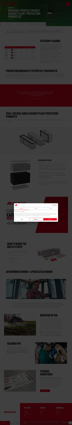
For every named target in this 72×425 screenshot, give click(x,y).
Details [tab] (36, 208)
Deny (22, 219)
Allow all (50, 219)
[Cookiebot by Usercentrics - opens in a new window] (52, 205)
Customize (35, 219)
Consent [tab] (21, 208)
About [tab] (51, 208)
